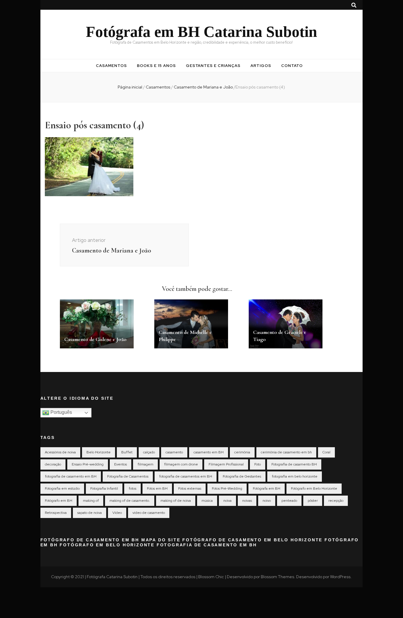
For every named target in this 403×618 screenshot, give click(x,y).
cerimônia (242, 452)
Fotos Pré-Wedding (227, 488)
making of (91, 500)
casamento (174, 452)
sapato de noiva (89, 512)
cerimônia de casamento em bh (286, 452)
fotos (132, 488)
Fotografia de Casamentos (127, 476)
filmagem (145, 464)
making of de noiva (175, 500)
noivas (247, 500)
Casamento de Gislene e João (95, 339)
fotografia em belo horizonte (294, 476)
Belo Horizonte (98, 452)
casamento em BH (209, 452)
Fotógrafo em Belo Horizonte (314, 488)
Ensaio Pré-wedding (88, 464)
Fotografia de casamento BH (294, 464)
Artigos (260, 65)
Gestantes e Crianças (213, 65)
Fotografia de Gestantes (242, 476)
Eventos (120, 464)
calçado (149, 452)
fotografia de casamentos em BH (185, 476)
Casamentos (111, 65)
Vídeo (117, 512)
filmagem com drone (181, 464)
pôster (313, 500)
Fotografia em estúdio (62, 488)
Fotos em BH (157, 488)
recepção (335, 500)
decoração (53, 464)
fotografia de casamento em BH (70, 476)
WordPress (340, 576)
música (207, 500)
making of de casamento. (129, 500)
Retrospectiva (56, 512)
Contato (292, 65)
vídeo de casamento (148, 512)
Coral (326, 452)
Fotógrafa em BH (266, 488)
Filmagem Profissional (226, 464)
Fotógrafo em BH (58, 500)
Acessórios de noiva (60, 452)
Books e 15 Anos (156, 65)
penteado (289, 500)
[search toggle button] (353, 5)
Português (60, 412)
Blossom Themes (277, 576)
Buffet (126, 452)
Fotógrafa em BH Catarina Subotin (201, 31)
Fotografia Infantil (104, 488)
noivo (267, 500)
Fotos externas (189, 488)
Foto (257, 464)
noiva (227, 500)
